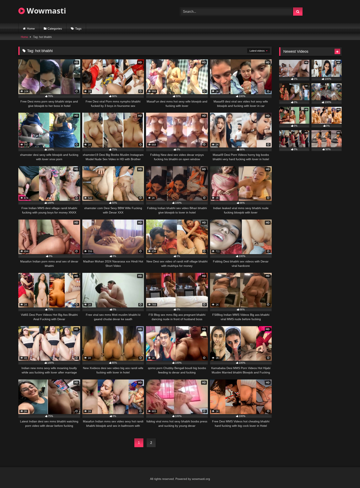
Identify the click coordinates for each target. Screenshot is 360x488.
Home (31, 28)
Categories (55, 28)
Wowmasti (45, 11)
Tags (78, 28)
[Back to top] (347, 476)
